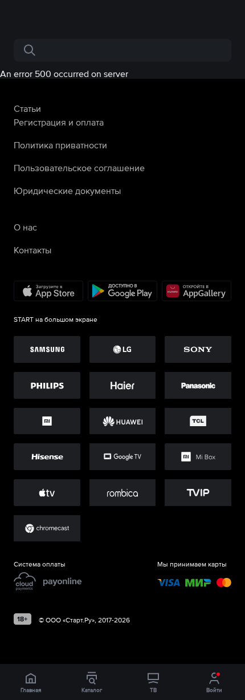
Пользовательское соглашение (79, 168)
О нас (25, 227)
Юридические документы (67, 190)
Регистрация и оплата (59, 122)
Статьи (27, 108)
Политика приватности (60, 145)
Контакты (32, 250)
